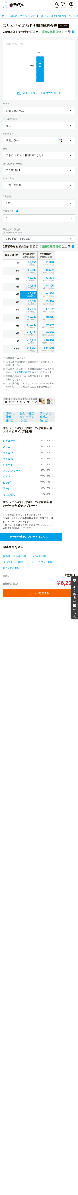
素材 (5, 148)
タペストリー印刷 (13, 562)
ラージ (7, 488)
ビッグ (7, 482)
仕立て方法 (8, 178)
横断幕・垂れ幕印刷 (14, 556)
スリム (7, 446)
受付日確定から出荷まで (27, 417)
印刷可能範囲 (10, 417)
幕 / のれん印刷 (11, 567)
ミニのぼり (9, 494)
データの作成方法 (46, 417)
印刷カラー (8, 134)
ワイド (7, 476)
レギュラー (9, 440)
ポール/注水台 (10, 119)
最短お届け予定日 (12, 231)
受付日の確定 (23, 372)
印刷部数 (7, 196)
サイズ (6, 104)
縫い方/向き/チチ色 (12, 163)
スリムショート (12, 470)
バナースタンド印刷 (41, 562)
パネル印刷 (39, 556)
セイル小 (8, 452)
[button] (39, 110)
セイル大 (8, 458)
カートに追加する (39, 593)
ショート (8, 464)
